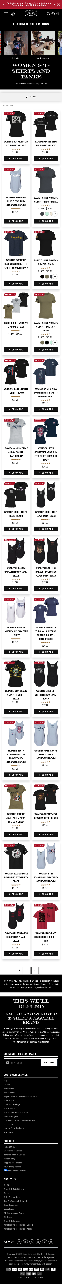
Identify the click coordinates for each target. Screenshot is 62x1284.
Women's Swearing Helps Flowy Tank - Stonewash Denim (16, 201)
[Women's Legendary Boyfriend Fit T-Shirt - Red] (46, 916)
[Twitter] (25, 1241)
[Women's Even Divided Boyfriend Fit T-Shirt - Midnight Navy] (46, 371)
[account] (53, 14)
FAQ (5, 1080)
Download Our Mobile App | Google (18, 1225)
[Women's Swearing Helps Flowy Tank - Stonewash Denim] (16, 180)
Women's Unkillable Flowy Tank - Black (46, 514)
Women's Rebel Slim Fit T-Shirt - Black (16, 391)
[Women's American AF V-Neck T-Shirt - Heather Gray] (16, 431)
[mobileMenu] (5, 13)
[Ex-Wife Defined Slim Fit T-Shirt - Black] (46, 124)
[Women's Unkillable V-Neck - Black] (16, 494)
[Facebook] (19, 1241)
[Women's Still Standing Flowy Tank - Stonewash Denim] (46, 856)
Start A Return (9, 1108)
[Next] (54, 4)
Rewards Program (11, 1116)
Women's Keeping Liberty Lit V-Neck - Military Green (16, 818)
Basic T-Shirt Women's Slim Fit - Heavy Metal (46, 199)
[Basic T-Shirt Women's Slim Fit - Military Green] (47, 277)
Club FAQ (7, 1084)
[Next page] (42, 970)
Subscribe (49, 1062)
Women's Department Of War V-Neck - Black (46, 816)
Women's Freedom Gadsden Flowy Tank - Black (16, 572)
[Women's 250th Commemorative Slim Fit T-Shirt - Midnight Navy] (46, 431)
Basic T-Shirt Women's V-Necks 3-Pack (16, 325)
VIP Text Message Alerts (14, 1213)
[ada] (12, 13)
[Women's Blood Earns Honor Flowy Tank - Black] (16, 916)
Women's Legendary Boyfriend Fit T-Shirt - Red (46, 937)
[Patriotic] (16, 43)
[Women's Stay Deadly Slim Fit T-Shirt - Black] (16, 674)
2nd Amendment (42, 58)
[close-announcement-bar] (58, 4)
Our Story (7, 1185)
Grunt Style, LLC (29, 1254)
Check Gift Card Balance (14, 1128)
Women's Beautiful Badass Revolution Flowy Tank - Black (45, 572)
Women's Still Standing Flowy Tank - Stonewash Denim (46, 877)
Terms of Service (10, 1147)
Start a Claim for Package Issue (16, 1112)
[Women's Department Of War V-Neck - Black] (46, 797)
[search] (48, 14)
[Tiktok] (44, 1241)
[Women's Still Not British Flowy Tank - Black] (46, 674)
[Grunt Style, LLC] (31, 13)
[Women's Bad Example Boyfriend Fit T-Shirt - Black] (16, 856)
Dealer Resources (11, 1205)
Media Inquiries (10, 1209)
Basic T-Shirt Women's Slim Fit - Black (46, 262)
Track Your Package (12, 1104)
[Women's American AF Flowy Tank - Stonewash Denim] (46, 733)
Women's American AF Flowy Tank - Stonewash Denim (45, 754)
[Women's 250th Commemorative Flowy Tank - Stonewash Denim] (16, 733)
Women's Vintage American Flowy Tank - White (16, 631)
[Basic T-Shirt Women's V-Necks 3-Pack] (16, 305)
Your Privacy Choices (12, 1167)
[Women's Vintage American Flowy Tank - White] (16, 610)
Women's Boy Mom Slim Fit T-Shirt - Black (16, 143)
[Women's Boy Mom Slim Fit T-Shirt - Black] (16, 124)
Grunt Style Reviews (12, 1221)
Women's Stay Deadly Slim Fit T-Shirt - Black (16, 695)
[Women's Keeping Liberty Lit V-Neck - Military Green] (16, 797)
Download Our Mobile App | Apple (18, 1229)
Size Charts (8, 1132)
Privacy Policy (9, 1159)
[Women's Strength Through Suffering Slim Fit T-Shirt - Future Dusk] (46, 610)
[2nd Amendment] (43, 43)
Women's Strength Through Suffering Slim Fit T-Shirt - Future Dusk (45, 633)
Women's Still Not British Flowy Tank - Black (46, 695)
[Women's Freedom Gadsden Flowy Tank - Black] (16, 551)
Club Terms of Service (13, 1151)
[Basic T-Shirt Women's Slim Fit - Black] (46, 243)
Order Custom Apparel (13, 1197)
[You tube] (50, 1241)
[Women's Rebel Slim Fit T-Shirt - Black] (16, 371)
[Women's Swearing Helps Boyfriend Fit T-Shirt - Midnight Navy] (16, 243)
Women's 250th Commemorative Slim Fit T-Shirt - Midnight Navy (45, 454)
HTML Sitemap (24, 1277)
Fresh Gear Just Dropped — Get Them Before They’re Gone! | (31, 4)
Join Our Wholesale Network (15, 1201)
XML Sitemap (38, 1277)
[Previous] (4, 4)
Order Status (9, 1100)
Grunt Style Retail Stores (14, 1189)
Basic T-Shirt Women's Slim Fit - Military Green (46, 326)
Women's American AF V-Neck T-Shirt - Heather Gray (16, 452)
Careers (7, 1193)
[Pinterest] (38, 1241)
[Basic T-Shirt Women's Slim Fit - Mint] (47, 214)
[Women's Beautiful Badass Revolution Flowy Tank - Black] (46, 551)
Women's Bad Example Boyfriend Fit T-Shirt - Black (16, 877)
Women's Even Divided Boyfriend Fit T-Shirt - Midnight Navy (46, 392)
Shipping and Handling (13, 1163)
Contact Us (8, 1124)
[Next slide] (54, 213)
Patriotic (15, 58)
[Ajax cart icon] (58, 14)
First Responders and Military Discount (19, 1120)
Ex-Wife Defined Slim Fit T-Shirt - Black (46, 143)
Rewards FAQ (9, 1088)
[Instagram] (31, 1241)
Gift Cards (8, 1217)
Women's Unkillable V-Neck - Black (16, 514)
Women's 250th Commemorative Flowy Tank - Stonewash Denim (16, 756)
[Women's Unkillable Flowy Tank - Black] (46, 494)
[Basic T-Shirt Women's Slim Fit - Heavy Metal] (46, 180)
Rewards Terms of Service (14, 1155)
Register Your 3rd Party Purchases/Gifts (20, 1096)
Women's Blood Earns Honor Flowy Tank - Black (16, 937)
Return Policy (9, 1092)
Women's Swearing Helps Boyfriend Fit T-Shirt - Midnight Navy (16, 264)
